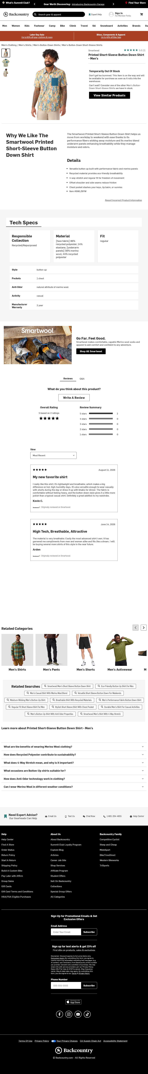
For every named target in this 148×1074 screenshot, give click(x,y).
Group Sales (7, 880)
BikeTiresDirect (107, 854)
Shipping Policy (9, 865)
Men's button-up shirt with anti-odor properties (51, 714)
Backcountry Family (111, 834)
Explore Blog (57, 849)
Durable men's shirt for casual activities (122, 707)
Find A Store (7, 844)
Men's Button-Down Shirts (46, 44)
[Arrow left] (135, 628)
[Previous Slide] (35, 4)
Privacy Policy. (84, 973)
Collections (56, 886)
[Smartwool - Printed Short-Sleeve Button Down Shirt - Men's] (5, 53)
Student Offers (58, 875)
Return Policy (8, 854)
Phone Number (59, 979)
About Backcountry (60, 839)
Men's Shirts (25, 44)
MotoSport (105, 849)
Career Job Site (58, 860)
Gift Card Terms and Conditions (17, 891)
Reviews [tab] (68, 378)
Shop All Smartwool (91, 351)
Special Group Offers (61, 891)
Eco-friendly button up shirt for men (117, 686)
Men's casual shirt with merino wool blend (48, 693)
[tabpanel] (74, 270)
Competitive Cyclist (109, 839)
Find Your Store (137, 2)
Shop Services (58, 865)
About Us (56, 834)
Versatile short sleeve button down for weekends (99, 693)
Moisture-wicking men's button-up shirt (27, 700)
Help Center (7, 839)
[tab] (23, 222)
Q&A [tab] (82, 378)
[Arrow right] (144, 628)
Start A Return (8, 860)
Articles (55, 854)
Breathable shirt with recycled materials (74, 700)
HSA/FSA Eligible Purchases (16, 896)
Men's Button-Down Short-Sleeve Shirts (82, 44)
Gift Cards (6, 886)
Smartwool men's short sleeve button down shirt (69, 686)
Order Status (7, 849)
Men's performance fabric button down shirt (121, 700)
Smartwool (93, 50)
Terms (74, 973)
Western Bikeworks (109, 860)
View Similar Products (109, 95)
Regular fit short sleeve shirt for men (28, 707)
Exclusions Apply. (58, 958)
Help (4, 834)
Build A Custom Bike (11, 870)
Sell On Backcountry (61, 880)
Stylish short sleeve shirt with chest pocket (74, 707)
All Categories (58, 896)
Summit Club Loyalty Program (66, 844)
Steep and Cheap (108, 844)
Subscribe (89, 931)
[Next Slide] (113, 4)
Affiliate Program (59, 870)
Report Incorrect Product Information (123, 200)
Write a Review (74, 397)
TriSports (104, 865)
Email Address (59, 925)
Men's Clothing (9, 44)
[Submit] (35, 14)
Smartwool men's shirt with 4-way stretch (102, 714)
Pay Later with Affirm (12, 875)
